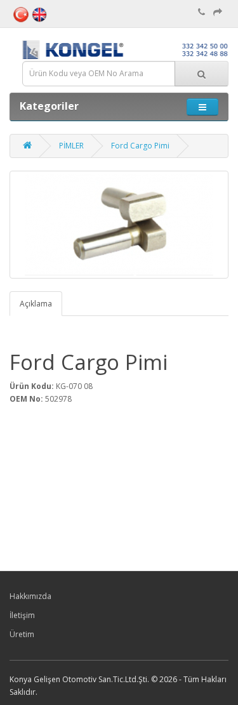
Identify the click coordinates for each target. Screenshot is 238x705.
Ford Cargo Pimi (140, 145)
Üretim (22, 634)
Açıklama (36, 303)
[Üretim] (217, 12)
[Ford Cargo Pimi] (119, 225)
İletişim (22, 615)
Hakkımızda (30, 596)
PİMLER (71, 145)
